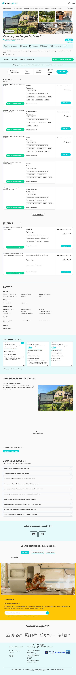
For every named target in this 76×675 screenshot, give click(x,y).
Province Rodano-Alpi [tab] (37, 552)
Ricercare (62, 72)
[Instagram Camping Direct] (10, 656)
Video (66, 32)
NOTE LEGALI (30, 652)
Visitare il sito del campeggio (62, 59)
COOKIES (29, 658)
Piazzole (14, 59)
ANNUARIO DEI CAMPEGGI (33, 650)
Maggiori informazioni (9, 54)
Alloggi (6, 59)
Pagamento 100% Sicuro (67, 635)
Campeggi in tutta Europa (19, 635)
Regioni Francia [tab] (50, 552)
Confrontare (11, 31)
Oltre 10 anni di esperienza (43, 645)
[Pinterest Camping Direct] (12, 656)
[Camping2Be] (60, 652)
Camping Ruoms (15, 557)
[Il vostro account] (69, 3)
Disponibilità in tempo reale (33, 635)
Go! (47, 613)
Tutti (49, 74)
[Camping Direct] (10, 3)
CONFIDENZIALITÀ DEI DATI (33, 654)
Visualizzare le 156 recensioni (12, 369)
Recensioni (31, 59)
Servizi (22, 59)
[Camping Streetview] (49, 652)
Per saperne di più (38, 214)
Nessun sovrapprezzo (51, 635)
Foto (58, 32)
